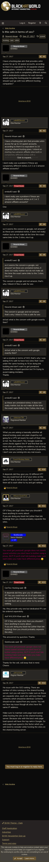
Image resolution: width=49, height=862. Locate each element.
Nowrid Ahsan (11, 36)
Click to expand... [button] (24, 157)
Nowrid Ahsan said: (13, 136)
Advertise (6, 832)
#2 (44, 131)
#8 (44, 392)
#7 (44, 340)
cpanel (42, 36)
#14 (43, 683)
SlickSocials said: (12, 642)
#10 (43, 469)
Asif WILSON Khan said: (15, 616)
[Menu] (2, 23)
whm (17, 40)
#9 (44, 428)
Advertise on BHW (24, 101)
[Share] (40, 56)
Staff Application (9, 828)
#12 (43, 546)
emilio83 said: (11, 191)
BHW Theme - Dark (13, 823)
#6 (44, 301)
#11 (43, 506)
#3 (44, 186)
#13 (43, 582)
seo (11, 40)
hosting (6, 40)
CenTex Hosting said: (14, 588)
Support (5, 839)
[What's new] (40, 23)
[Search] (46, 23)
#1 (44, 56)
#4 (44, 224)
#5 (44, 255)
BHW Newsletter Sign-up (13, 836)
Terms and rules (9, 843)
